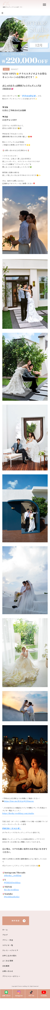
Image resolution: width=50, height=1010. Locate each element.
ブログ (5, 935)
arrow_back (2, 13)
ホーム (5, 930)
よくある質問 (7, 961)
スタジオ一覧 (7, 945)
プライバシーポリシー (11, 976)
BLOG (6, 69)
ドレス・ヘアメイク (10, 950)
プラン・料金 (7, 940)
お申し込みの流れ (9, 956)
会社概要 (6, 966)
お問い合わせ (7, 971)
